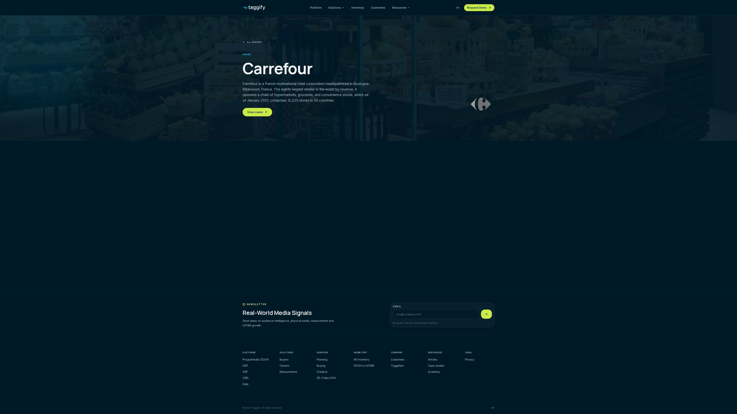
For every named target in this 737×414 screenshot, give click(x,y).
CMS (246, 378)
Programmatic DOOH (256, 359)
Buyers (284, 359)
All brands (254, 42)
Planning (322, 359)
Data (245, 384)
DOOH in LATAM (364, 365)
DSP (245, 365)
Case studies (436, 365)
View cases (255, 112)
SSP (245, 371)
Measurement (288, 371)
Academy (434, 371)
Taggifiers (397, 365)
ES (457, 7)
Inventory (357, 7)
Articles (432, 359)
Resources (399, 7)
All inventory (361, 359)
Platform (315, 7)
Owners (284, 365)
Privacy (469, 359)
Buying (321, 365)
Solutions (334, 7)
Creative (322, 371)
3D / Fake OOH (326, 378)
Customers (378, 7)
